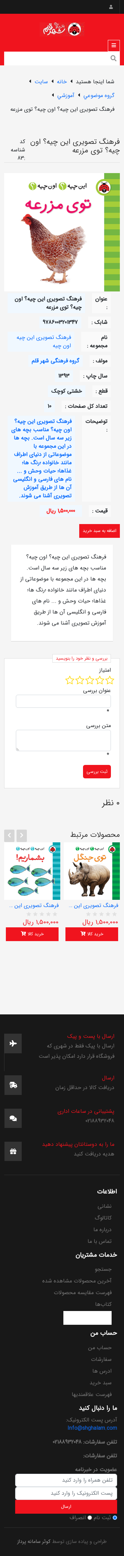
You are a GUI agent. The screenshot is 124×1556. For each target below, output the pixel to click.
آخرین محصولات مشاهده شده (77, 1281)
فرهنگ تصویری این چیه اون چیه (44, 341)
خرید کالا (35, 934)
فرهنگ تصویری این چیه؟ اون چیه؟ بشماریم (32, 906)
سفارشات (101, 1359)
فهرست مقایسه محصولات (83, 1292)
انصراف (78, 1518)
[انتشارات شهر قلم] (62, 27)
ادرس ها (102, 1371)
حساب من (100, 1347)
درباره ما (102, 1229)
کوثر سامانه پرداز (34, 1542)
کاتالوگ (103, 1218)
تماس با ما (99, 1241)
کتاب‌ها (103, 1304)
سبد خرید (101, 1382)
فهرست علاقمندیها (92, 1394)
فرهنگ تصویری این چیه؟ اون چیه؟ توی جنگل (91, 906)
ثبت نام (102, 1518)
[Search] (113, 59)
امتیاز (105, 670)
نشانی (104, 1206)
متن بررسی (98, 726)
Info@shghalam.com (92, 1428)
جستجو (103, 1269)
